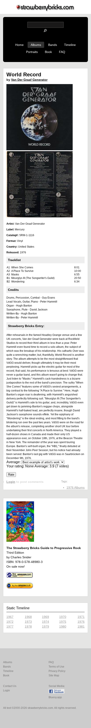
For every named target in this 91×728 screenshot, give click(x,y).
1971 (81, 617)
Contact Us (9, 686)
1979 (45, 626)
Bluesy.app (55, 697)
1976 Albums (75, 487)
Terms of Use (56, 666)
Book (48, 52)
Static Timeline (18, 608)
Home (19, 45)
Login (10, 481)
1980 (62, 626)
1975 (62, 621)
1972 (9, 621)
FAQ (62, 52)
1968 (28, 617)
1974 (45, 621)
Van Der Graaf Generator (29, 79)
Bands (52, 45)
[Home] (45, 10)
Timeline (70, 45)
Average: (13, 462)
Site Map (54, 675)
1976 (81, 621)
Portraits (32, 52)
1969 (45, 617)
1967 (9, 617)
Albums (36, 45)
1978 (28, 626)
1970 (62, 617)
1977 (9, 626)
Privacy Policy (57, 671)
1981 (81, 626)
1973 (28, 621)
